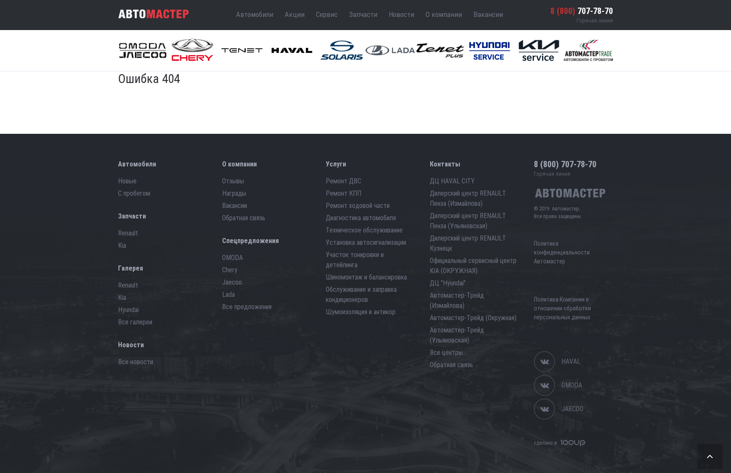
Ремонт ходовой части (358, 206)
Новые (127, 181)
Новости (401, 14)
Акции (295, 14)
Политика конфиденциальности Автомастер (562, 252)
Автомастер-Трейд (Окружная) (473, 318)
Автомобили (254, 14)
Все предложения (247, 307)
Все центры (446, 353)
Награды (234, 193)
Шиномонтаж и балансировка (366, 277)
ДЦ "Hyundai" (448, 283)
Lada (228, 294)
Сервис (327, 14)
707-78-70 (581, 11)
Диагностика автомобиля (361, 218)
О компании (444, 14)
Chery (229, 270)
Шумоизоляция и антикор (361, 312)
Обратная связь (243, 218)
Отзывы (233, 181)
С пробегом (134, 193)
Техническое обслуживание (364, 230)
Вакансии (488, 14)
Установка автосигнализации (366, 242)
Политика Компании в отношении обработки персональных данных (562, 308)
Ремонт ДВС (343, 181)
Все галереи (135, 322)
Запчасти (363, 14)
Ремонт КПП (343, 193)
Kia (122, 245)
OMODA (232, 258)
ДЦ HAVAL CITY (452, 181)
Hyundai (128, 310)
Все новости (135, 362)
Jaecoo (232, 282)
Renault (128, 233)
